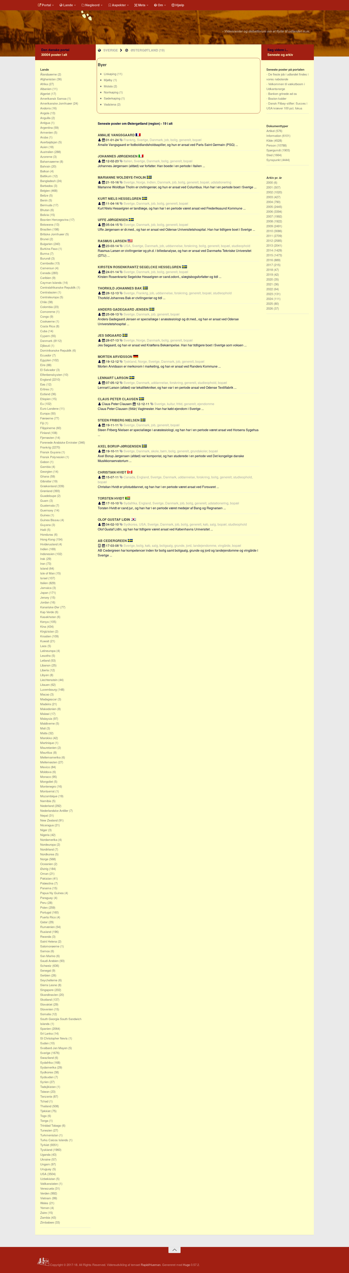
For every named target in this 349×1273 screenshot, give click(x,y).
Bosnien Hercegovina (54, 219)
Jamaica (46, 588)
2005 (270, 206)
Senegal (46, 970)
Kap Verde (47, 612)
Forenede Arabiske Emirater (59, 442)
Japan (44, 592)
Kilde (270, 140)
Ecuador (46, 355)
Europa (45, 413)
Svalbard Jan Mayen (54, 1048)
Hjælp (179, 5)
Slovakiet (46, 1004)
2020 (270, 279)
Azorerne (46, 156)
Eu (42, 403)
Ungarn (45, 1164)
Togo (43, 1116)
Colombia (47, 307)
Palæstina (47, 883)
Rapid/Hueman (151, 1265)
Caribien (46, 278)
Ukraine (45, 1159)
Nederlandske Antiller (54, 810)
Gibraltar (46, 481)
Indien (44, 549)
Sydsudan (47, 1077)
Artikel (270, 131)
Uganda (45, 1154)
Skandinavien (49, 994)
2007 (270, 216)
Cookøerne (48, 321)
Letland (45, 660)
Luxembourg (49, 689)
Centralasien (49, 292)
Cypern (45, 336)
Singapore (47, 990)
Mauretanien (48, 747)
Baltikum (46, 176)
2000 (270, 182)
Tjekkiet (45, 1111)
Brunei (44, 239)
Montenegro (48, 786)
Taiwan (45, 1091)
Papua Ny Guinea (52, 893)
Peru (43, 902)
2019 (270, 274)
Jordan (45, 602)
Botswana (47, 224)
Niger (44, 830)
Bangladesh (48, 181)
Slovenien (47, 1009)
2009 (270, 226)
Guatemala (48, 505)
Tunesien (46, 1130)
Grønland (46, 491)
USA (43, 1174)
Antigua (45, 122)
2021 (270, 284)
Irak (43, 558)
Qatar (44, 922)
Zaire (44, 1212)
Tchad (44, 1101)
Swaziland (47, 1057)
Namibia (46, 801)
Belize (44, 195)
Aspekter (119, 5)
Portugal (46, 912)
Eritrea (45, 389)
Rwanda (46, 936)
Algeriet (45, 93)
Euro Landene (49, 408)
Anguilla (45, 118)
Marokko (46, 738)
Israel (44, 578)
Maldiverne (48, 723)
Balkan (45, 171)
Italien (44, 583)
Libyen (45, 675)
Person (271, 145)
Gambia (46, 466)
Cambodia (47, 263)
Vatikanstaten (49, 1183)
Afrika (44, 84)
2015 (270, 255)
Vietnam (46, 1198)
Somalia (46, 1014)
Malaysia (46, 718)
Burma (45, 253)
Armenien (47, 132)
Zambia (45, 1217)
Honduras (47, 534)
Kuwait (45, 641)
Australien (47, 152)
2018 (270, 269)
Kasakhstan (48, 617)
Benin (44, 200)
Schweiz (46, 965)
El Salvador (48, 370)
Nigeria (45, 835)
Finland (45, 433)
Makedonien (48, 709)
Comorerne (48, 311)
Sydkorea (47, 1072)
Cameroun (47, 268)
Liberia (45, 670)
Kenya (44, 621)
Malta (44, 733)
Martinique (47, 743)
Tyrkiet (45, 1145)
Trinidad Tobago (51, 1125)
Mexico (45, 767)
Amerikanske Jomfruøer (56, 103)
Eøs (43, 384)
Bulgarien (46, 244)
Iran (43, 563)
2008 (270, 221)
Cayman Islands (51, 282)
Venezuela (47, 1188)
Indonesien (47, 554)
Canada (45, 273)
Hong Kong (48, 539)
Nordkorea (47, 854)
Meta (141, 5)
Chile (44, 302)
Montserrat (47, 791)
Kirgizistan (47, 631)
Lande (68, 5)
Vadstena (110, 104)
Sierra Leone (49, 985)
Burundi (45, 258)
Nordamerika (49, 839)
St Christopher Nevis (54, 1038)
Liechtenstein (49, 680)
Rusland (46, 931)
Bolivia (45, 215)
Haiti (43, 529)
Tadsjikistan (48, 1086)
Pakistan (46, 878)
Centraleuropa (50, 297)
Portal (46, 5)
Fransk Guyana (50, 452)
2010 (270, 231)
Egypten (46, 360)
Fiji (42, 423)
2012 (270, 240)
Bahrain (45, 166)
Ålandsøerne (49, 74)
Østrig (44, 868)
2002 (270, 192)
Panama (46, 888)
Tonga (44, 1120)
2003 (270, 197)
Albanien (46, 89)
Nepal (44, 815)
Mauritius (46, 752)
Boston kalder (277, 98)
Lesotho (46, 655)
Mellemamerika (50, 757)
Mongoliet (47, 781)
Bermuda (46, 205)
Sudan (44, 1043)
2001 (270, 187)
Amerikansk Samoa (53, 98)
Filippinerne (48, 428)
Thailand (46, 1106)
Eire (43, 365)
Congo (45, 316)
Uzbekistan (48, 1179)
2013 (270, 245)
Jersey (45, 597)
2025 (270, 303)
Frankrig (46, 447)
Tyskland (46, 1149)
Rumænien (48, 927)
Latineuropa (48, 651)
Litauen (45, 684)
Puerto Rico (48, 917)
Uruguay (46, 1169)
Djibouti (45, 345)
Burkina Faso (49, 248)
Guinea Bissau (50, 520)
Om (160, 5)
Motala (109, 86)
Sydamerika (48, 1067)
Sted (269, 155)
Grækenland (48, 486)
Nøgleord (92, 5)
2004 (270, 202)
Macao (45, 694)
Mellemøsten (49, 762)
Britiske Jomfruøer (52, 234)
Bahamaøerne (50, 161)
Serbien (45, 975)
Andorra (46, 108)
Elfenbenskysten (51, 374)
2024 (270, 299)
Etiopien (46, 399)
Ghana (45, 476)
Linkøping (110, 74)
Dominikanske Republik (56, 350)
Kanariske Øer (50, 607)
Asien (44, 147)
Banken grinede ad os (282, 93)
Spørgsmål (274, 150)
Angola (45, 113)
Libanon (45, 665)
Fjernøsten (47, 437)
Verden (45, 1193)
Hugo (186, 1265)
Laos (43, 646)
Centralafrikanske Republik (58, 287)
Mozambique (49, 796)
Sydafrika (47, 1062)
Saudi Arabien (49, 961)
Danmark (46, 340)
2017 (270, 265)
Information (274, 135)
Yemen (45, 1208)
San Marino (48, 956)
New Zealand (49, 820)
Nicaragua (47, 825)
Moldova (46, 772)
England (46, 379)
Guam (44, 500)
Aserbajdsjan (49, 142)
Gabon (45, 462)
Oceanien (47, 864)
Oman (44, 873)
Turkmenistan (49, 1135)
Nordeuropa (48, 844)
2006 (270, 211)
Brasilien (46, 229)
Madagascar (49, 699)
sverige (110, 50)
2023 (270, 294)
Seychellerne (49, 980)
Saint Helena (49, 941)
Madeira (46, 704)
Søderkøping (112, 98)
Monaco (46, 776)
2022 (270, 289)
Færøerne (47, 418)
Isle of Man (48, 573)
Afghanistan (48, 79)
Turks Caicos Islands (54, 1140)
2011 (270, 236)
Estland (45, 394)
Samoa (45, 951)
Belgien (45, 190)
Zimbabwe (47, 1222)
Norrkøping (111, 92)
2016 (270, 260)
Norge (44, 859)
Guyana (46, 525)
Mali (43, 728)
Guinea (45, 515)
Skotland (46, 999)
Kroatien (46, 636)
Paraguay (47, 898)
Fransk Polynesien (52, 457)
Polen (44, 907)
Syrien (44, 1082)
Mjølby (108, 80)
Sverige (45, 1053)
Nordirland (47, 849)
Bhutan (45, 210)
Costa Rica (48, 326)
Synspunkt (273, 160)
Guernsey (47, 510)
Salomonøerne (50, 946)
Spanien (46, 1028)
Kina (43, 626)
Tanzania (46, 1096)
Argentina (47, 127)
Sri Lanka (47, 1033)
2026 (270, 308)
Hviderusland (49, 544)
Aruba (44, 137)
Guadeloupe (48, 495)
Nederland (47, 806)
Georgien (46, 471)
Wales (44, 1203)
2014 (270, 250)
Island (44, 568)
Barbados (47, 185)
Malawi (45, 713)
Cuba (44, 331)
